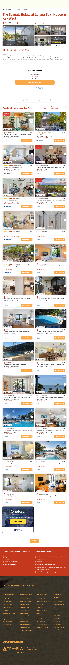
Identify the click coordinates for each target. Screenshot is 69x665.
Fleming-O (39, 134)
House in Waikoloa (41, 599)
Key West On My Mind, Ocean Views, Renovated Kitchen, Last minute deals (18, 463)
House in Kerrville (24, 622)
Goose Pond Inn (58, 613)
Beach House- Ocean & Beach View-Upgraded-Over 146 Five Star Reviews (17, 135)
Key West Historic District (47, 137)
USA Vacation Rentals (10, 564)
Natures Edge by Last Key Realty (12, 266)
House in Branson (58, 630)
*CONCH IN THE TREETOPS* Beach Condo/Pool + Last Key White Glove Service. (50, 233)
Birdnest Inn (57, 618)
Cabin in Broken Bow (8, 616)
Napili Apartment (41, 622)
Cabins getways (14, 586)
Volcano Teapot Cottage (26, 599)
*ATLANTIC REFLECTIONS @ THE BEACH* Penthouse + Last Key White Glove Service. (51, 200)
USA (14, 10)
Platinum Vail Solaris (42, 625)
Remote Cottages (28, 586)
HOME (4, 586)
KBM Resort (40, 607)
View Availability (27, 141)
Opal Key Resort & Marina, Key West (13, 167)
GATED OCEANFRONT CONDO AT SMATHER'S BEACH (50, 331)
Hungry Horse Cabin (8, 607)
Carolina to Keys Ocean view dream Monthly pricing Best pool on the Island (50, 463)
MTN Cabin (5, 610)
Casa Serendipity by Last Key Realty (13, 233)
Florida (18, 10)
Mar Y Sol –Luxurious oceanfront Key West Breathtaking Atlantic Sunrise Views (15, 365)
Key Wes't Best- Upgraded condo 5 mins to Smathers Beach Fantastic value (50, 398)
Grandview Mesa (7, 599)
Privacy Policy (6, 656)
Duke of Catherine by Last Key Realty (13, 200)
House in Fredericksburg (26, 625)
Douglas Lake (57, 610)
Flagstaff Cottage (24, 613)
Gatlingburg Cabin (7, 622)
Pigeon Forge (57, 616)
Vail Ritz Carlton (41, 619)
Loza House (57, 621)
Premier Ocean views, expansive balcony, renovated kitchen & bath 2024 (50, 430)
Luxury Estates (42, 595)
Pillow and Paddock (59, 627)
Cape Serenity (57, 624)
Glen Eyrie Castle (7, 602)
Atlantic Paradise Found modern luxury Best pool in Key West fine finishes (18, 398)
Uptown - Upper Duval (14, 203)
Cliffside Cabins (8, 595)
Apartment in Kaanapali (43, 602)
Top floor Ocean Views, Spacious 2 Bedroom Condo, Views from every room (17, 332)
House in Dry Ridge (24, 604)
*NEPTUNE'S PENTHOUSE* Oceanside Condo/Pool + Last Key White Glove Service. (17, 299)
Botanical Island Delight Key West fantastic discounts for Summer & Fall (17, 430)
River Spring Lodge (7, 604)
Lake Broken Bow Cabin (9, 613)
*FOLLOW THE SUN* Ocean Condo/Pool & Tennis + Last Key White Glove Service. (51, 168)
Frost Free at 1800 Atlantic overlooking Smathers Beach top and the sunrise (51, 365)
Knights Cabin (6, 619)
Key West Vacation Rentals (10, 558)
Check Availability (35, 82)
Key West (24, 10)
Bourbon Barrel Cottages (26, 630)
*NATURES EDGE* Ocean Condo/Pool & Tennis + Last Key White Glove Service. (50, 266)
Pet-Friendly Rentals (58, 596)
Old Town (11, 170)
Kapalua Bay (40, 604)
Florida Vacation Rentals (11, 562)
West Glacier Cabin (7, 625)
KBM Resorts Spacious (42, 627)
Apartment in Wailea (42, 610)
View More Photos (9, 44)
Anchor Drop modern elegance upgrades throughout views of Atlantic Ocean (50, 299)
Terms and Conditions (20, 656)
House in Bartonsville (25, 627)
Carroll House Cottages (26, 602)
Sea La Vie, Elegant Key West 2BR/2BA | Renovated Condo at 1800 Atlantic (16, 496)
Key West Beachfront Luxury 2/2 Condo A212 (48, 496)
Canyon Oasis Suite (59, 601)
